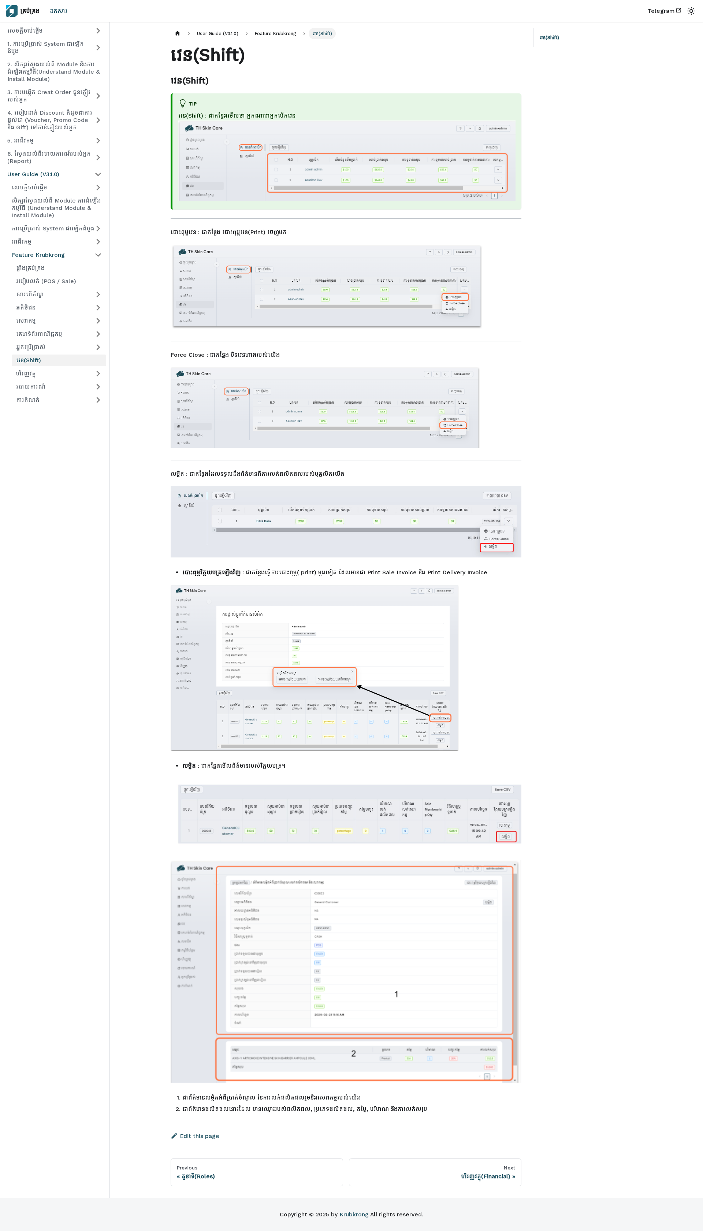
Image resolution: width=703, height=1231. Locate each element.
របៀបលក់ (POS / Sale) (46, 281)
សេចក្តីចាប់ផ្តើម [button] (25, 30)
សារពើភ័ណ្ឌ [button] (30, 294)
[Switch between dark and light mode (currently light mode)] (691, 11)
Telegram (661, 10)
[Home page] (178, 33)
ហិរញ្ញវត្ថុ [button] (26, 373)
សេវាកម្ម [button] (26, 320)
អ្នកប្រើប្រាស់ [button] (30, 347)
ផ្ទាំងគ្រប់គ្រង (30, 267)
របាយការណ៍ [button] (30, 386)
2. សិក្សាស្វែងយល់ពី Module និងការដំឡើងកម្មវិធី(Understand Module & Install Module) (53, 71)
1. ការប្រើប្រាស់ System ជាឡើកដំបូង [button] (45, 47)
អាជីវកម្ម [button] (21, 241)
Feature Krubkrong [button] (38, 254)
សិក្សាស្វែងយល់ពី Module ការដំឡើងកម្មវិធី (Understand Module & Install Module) (56, 208)
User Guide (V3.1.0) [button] (33, 174)
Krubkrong (354, 1214)
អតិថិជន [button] (26, 307)
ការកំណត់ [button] (28, 399)
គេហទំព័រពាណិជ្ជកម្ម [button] (39, 333)
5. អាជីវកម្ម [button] (20, 140)
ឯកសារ (58, 10)
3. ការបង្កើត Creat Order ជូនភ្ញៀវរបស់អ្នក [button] (48, 96)
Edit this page (199, 1135)
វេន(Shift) (28, 360)
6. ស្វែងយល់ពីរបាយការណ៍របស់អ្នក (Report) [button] (49, 157)
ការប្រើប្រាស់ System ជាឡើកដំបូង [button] (53, 228)
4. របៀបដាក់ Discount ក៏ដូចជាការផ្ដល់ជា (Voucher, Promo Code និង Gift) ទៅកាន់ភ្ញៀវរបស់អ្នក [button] (49, 120)
